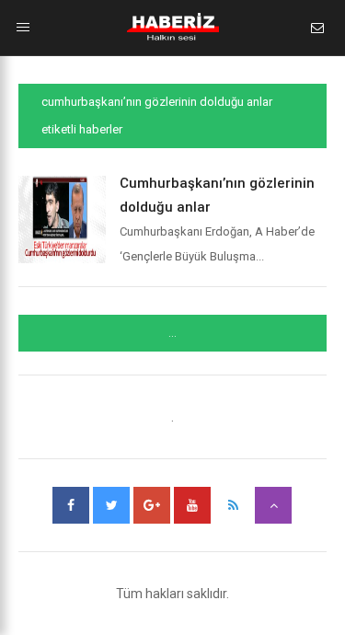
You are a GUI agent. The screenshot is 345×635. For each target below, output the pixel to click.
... (172, 333)
